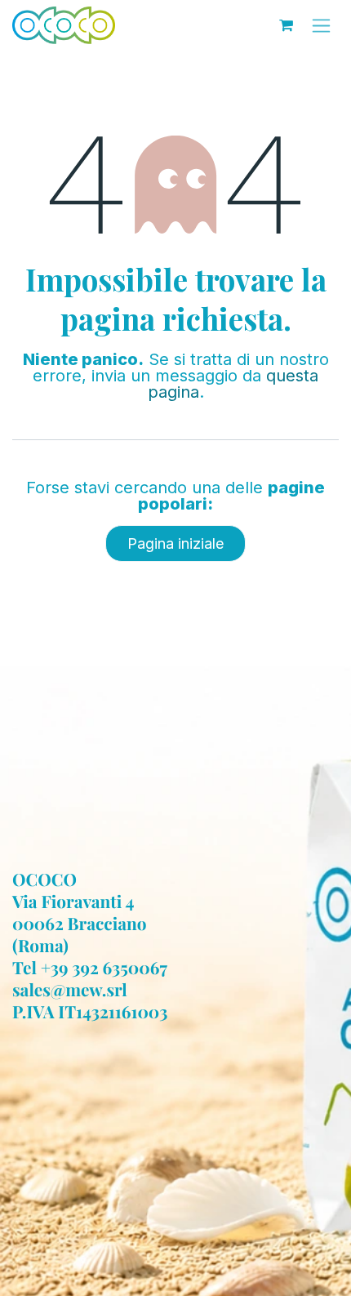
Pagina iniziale (175, 543)
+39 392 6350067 (104, 967)
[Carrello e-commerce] (286, 25)
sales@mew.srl (69, 989)
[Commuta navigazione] (321, 25)
